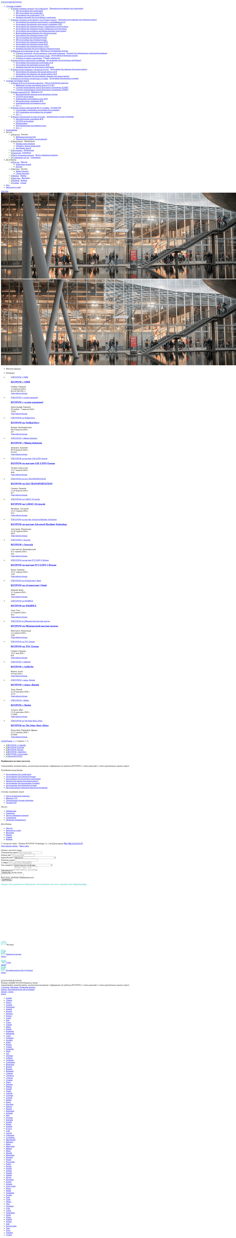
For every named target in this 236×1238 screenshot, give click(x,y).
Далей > (10, 741)
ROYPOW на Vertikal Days (25, 422)
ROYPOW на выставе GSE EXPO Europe (33, 463)
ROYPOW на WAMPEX (23, 605)
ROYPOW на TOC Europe (25, 646)
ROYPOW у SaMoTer (22, 666)
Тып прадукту (7, 865)
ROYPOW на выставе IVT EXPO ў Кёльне (33, 565)
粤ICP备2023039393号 (73, 844)
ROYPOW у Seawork (22, 544)
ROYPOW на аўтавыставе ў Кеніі (29, 585)
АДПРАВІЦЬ (6, 880)
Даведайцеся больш (19, 393)
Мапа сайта (24, 846)
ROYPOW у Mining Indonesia (26, 443)
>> (15, 741)
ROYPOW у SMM (20, 382)
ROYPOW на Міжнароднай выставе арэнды (34, 626)
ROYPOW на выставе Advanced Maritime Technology (39, 524)
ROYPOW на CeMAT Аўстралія (28, 504)
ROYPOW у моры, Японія (25, 684)
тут (84, 884)
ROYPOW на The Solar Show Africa (30, 725)
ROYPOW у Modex (21, 705)
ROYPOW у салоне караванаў (27, 402)
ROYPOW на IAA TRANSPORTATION (31, 483)
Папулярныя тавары (9, 846)
